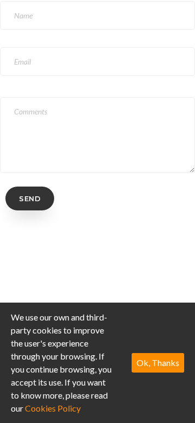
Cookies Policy (53, 408)
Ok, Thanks (157, 362)
